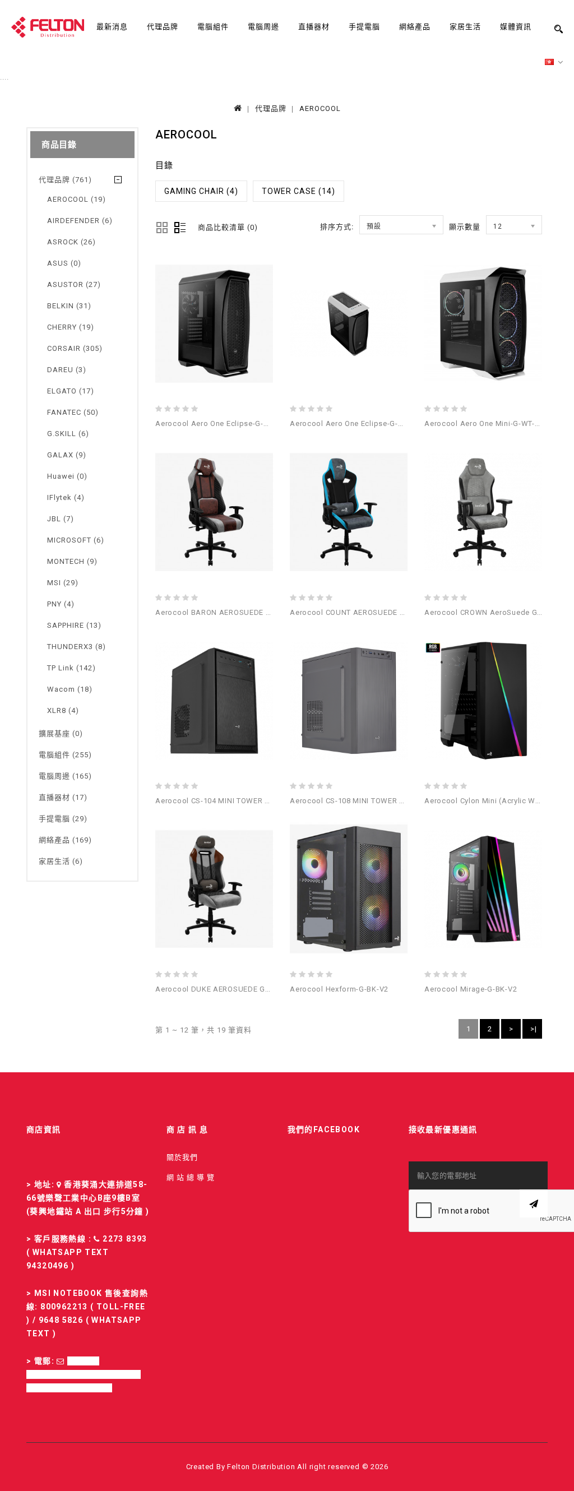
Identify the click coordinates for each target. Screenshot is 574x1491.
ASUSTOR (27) (74, 284)
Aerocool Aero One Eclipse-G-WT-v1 (355, 423)
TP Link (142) (71, 668)
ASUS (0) (64, 263)
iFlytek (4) (66, 497)
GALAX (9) (66, 455)
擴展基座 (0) (61, 733)
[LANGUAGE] (554, 62)
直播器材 (314, 26)
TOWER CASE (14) (298, 191)
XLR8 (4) (63, 710)
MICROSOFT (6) (75, 540)
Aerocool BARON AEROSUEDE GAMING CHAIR (238, 612)
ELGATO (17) (70, 391)
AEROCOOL (320, 108)
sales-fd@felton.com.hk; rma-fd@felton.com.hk (83, 1374)
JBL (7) (60, 519)
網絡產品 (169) (65, 840)
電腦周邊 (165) (65, 776)
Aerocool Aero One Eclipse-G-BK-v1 (220, 423)
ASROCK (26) (71, 242)
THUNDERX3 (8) (76, 646)
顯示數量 (464, 227)
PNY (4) (61, 604)
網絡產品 (414, 26)
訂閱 (534, 1203)
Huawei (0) (67, 476)
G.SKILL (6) (68, 433)
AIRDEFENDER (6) (80, 220)
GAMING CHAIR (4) (201, 191)
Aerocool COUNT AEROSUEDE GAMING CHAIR (372, 612)
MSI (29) (62, 582)
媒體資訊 (515, 26)
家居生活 (465, 26)
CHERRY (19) (70, 327)
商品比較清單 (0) (228, 227)
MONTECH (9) (72, 561)
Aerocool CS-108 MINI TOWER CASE (354, 801)
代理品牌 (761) (65, 179)
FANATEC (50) (73, 412)
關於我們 (182, 1157)
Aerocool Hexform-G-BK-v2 (339, 989)
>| (533, 1029)
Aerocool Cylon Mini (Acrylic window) (492, 801)
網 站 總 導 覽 (190, 1177)
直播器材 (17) (63, 797)
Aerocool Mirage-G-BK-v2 (470, 989)
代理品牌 (162, 26)
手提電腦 (364, 26)
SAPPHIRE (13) (74, 625)
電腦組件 (213, 26)
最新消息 (112, 26)
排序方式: (337, 227)
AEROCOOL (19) (76, 199)
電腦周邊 (263, 26)
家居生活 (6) (61, 861)
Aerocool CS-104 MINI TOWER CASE (219, 801)
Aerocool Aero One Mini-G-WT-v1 (484, 423)
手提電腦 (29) (63, 818)
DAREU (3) (66, 369)
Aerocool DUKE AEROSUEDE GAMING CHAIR (234, 989)
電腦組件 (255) (65, 755)
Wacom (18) (69, 689)
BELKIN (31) (69, 306)
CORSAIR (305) (75, 348)
